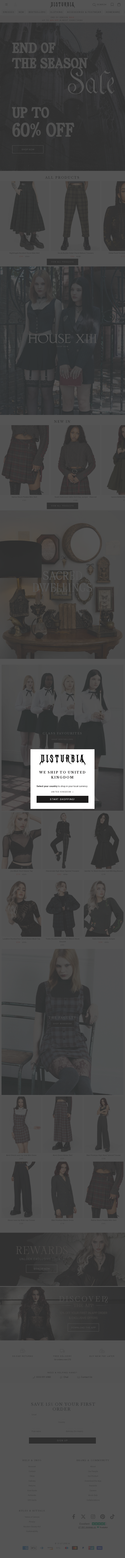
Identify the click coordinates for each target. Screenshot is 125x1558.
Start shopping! (62, 799)
